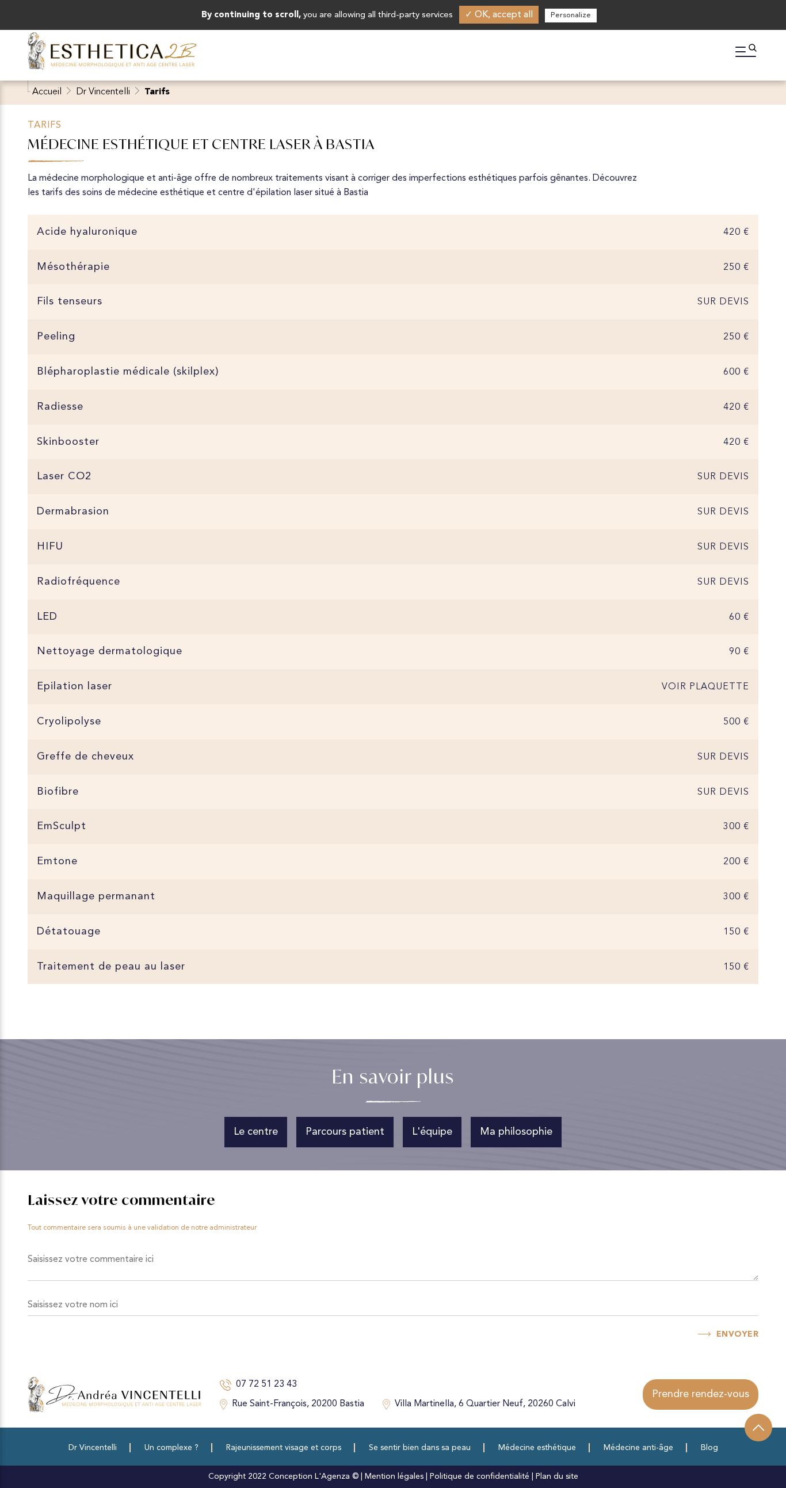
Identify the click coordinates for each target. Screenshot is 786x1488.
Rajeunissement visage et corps (283, 1448)
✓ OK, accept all (499, 15)
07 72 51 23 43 (266, 1384)
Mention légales (394, 1476)
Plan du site (557, 1476)
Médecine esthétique (537, 1448)
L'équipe (432, 1132)
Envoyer (737, 1334)
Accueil (47, 92)
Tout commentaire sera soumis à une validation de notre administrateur (142, 1227)
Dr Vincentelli (103, 92)
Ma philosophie (516, 1132)
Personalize (571, 15)
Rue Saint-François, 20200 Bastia (298, 1404)
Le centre (256, 1132)
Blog (709, 1448)
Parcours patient (345, 1132)
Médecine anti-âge (638, 1448)
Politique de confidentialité (479, 1476)
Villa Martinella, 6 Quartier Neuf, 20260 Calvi (485, 1404)
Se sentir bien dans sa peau (420, 1448)
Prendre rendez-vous (700, 1394)
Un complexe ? (171, 1448)
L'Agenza (332, 1476)
